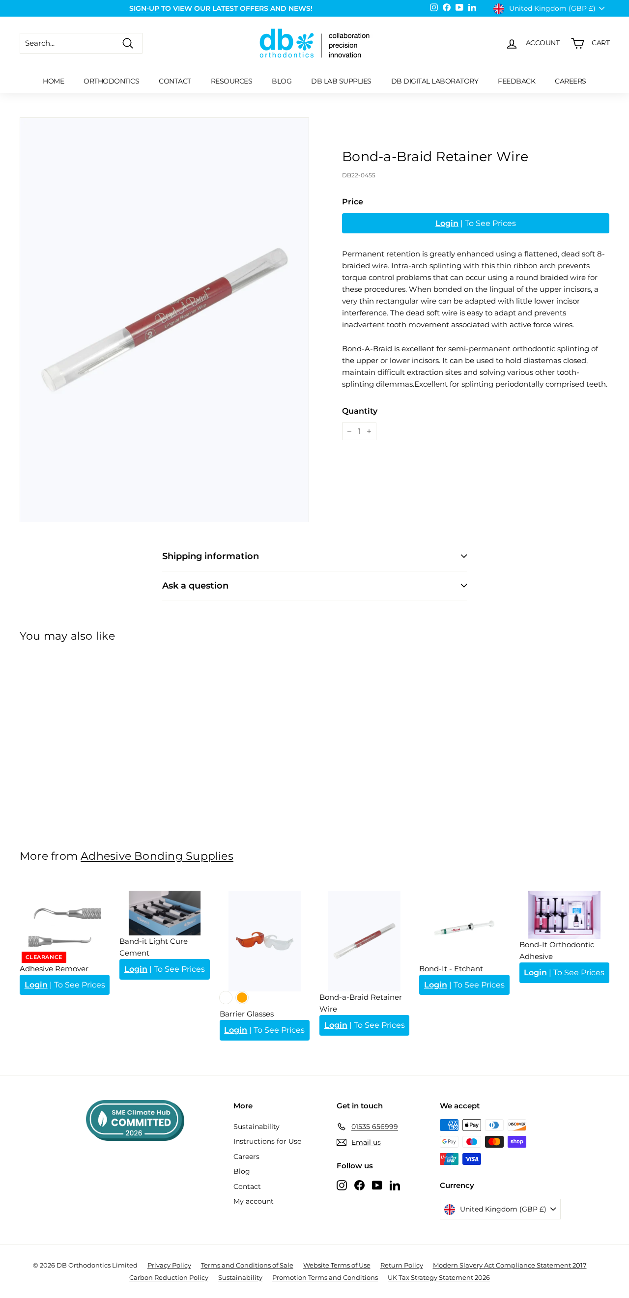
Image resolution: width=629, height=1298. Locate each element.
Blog (281, 81)
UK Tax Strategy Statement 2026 (439, 1277)
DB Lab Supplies (341, 81)
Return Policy (401, 1265)
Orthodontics (111, 81)
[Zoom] (164, 320)
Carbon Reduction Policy (168, 1277)
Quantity (359, 411)
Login (446, 223)
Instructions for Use (267, 1141)
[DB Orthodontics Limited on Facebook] (359, 1184)
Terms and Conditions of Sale (247, 1265)
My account (253, 1201)
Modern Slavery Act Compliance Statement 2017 (510, 1265)
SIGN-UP (144, 8)
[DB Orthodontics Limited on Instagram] (342, 1184)
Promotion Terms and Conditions (325, 1277)
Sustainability (256, 1126)
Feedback (516, 81)
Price (352, 201)
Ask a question (195, 585)
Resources (232, 81)
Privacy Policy (169, 1265)
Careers (570, 81)
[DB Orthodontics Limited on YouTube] (377, 1184)
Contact (175, 81)
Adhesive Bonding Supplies (157, 856)
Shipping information (210, 556)
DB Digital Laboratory (435, 81)
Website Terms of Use (337, 1265)
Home (53, 81)
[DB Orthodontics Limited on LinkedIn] (395, 1184)
